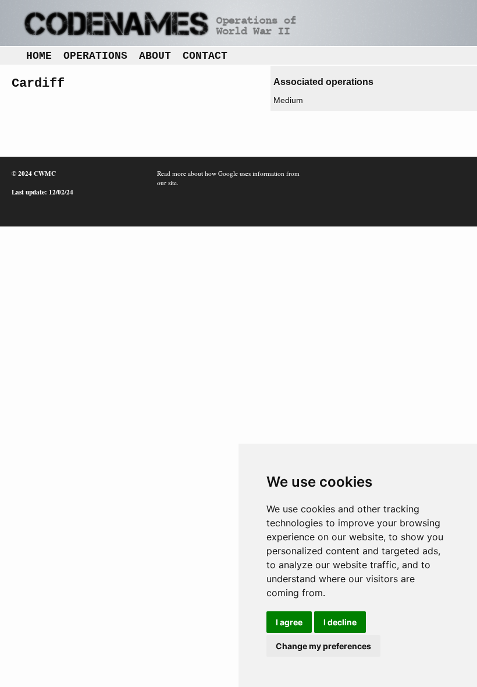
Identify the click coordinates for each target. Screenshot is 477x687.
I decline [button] (340, 622)
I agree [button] (289, 622)
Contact (205, 56)
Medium (288, 100)
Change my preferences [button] (323, 646)
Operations (95, 56)
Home (39, 56)
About (155, 56)
